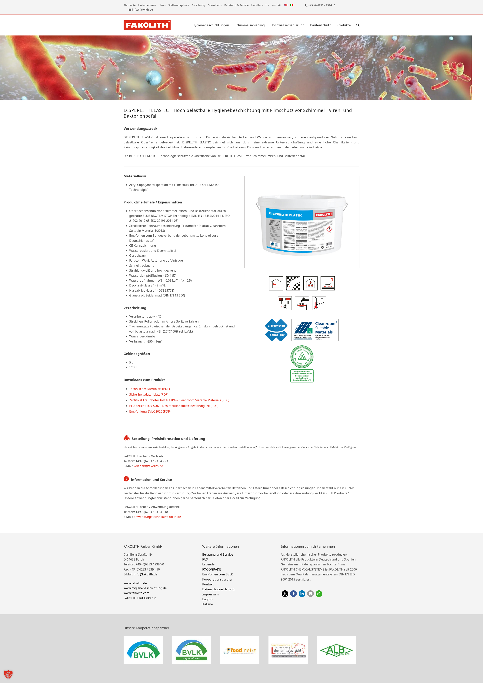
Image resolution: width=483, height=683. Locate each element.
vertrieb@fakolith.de (148, 466)
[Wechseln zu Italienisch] (291, 5)
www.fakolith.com (136, 593)
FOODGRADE (211, 569)
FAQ (205, 559)
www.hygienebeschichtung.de (145, 588)
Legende (208, 564)
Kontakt (208, 584)
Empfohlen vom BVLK (217, 574)
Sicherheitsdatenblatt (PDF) (148, 394)
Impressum (210, 594)
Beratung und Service (217, 554)
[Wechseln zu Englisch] (285, 5)
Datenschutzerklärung (218, 589)
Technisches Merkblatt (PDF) (149, 389)
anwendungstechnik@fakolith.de (157, 517)
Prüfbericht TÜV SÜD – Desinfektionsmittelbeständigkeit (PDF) (173, 406)
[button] (358, 25)
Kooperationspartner (217, 579)
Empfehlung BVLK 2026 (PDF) (150, 411)
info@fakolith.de (145, 574)
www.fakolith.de (135, 583)
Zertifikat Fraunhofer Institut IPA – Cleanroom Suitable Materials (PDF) (179, 400)
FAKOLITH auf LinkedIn (140, 598)
